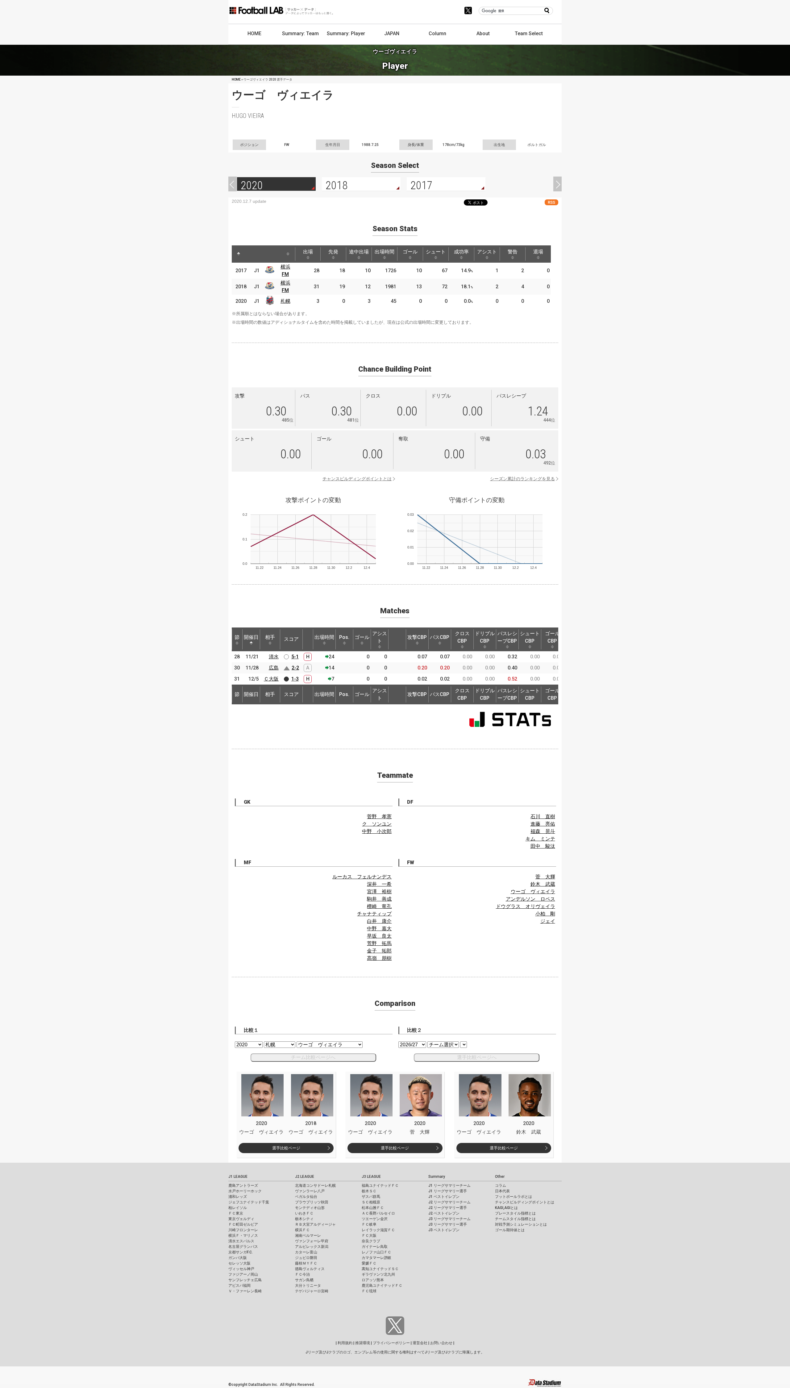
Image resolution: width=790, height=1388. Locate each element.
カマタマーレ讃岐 (376, 1258)
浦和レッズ (237, 1196)
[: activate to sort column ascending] (250, 254)
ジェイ (547, 921)
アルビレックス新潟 (311, 1246)
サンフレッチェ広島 (245, 1280)
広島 (274, 668)
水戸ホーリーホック (245, 1191)
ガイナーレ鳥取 (375, 1246)
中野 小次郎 (377, 831)
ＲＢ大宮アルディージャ (315, 1224)
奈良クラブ (371, 1241)
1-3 (295, 679)
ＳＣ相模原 (371, 1202)
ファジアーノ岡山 (243, 1274)
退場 (538, 252)
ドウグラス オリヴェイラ (525, 906)
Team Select (529, 33)
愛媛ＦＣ (369, 1263)
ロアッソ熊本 (373, 1280)
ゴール (410, 252)
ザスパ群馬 (371, 1196)
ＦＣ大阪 (369, 1235)
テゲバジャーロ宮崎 (311, 1291)
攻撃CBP (417, 637)
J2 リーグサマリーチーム (449, 1202)
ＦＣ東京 (235, 1213)
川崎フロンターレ (243, 1230)
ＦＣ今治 (302, 1274)
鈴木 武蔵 (542, 884)
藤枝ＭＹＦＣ (306, 1263)
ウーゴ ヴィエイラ (533, 891)
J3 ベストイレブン (443, 1230)
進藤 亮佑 (542, 824)
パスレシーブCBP (507, 637)
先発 (333, 252)
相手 (270, 637)
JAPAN (391, 33)
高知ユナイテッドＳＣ (380, 1269)
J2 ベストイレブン (443, 1213)
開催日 (251, 637)
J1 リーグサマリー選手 (447, 1191)
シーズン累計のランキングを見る (522, 478)
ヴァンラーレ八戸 (310, 1191)
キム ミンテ (540, 839)
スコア (291, 639)
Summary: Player (346, 33)
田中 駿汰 (542, 846)
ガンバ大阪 (237, 1258)
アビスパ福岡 (239, 1285)
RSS (551, 202)
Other (500, 1176)
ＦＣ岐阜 (369, 1224)
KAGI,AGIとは (506, 1208)
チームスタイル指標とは (515, 1219)
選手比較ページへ (477, 1057)
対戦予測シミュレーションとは (521, 1224)
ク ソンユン (377, 824)
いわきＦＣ (304, 1213)
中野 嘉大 (379, 929)
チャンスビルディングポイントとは (357, 478)
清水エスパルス (241, 1241)
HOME (254, 33)
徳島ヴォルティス (310, 1269)
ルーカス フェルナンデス (362, 877)
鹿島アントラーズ (243, 1185)
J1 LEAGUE (237, 1176)
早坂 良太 (379, 936)
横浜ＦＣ (302, 1230)
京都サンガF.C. (240, 1252)
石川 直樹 (542, 816)
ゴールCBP (552, 637)
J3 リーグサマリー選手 (447, 1224)
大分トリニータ (308, 1285)
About (483, 33)
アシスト (487, 252)
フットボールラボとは (513, 1196)
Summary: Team (300, 33)
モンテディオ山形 (310, 1208)
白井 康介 (379, 921)
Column (437, 33)
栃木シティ (304, 1219)
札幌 (285, 301)
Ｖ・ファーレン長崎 (245, 1291)
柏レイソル (237, 1208)
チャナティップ (374, 914)
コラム (500, 1185)
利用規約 (345, 1343)
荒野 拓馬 (379, 943)
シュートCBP (530, 637)
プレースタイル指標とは (515, 1213)
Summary (436, 1176)
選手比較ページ (286, 1148)
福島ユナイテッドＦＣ (380, 1185)
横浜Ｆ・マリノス (243, 1235)
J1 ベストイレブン (443, 1196)
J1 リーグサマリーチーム (449, 1185)
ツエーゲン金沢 (375, 1219)
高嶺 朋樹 (379, 958)
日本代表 (502, 1191)
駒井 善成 (379, 899)
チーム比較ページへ (313, 1057)
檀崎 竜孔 (379, 906)
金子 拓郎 (379, 951)
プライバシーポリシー (391, 1343)
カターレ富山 (306, 1252)
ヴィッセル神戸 (241, 1269)
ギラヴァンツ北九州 (378, 1274)
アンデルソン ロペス (530, 899)
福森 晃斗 (542, 831)
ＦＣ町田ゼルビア (243, 1224)
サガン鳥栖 (304, 1280)
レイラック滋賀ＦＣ (378, 1230)
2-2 (295, 668)
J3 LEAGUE (371, 1176)
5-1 (295, 657)
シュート (436, 252)
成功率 (461, 252)
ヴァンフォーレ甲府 (311, 1241)
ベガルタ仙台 (306, 1196)
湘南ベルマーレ (308, 1235)
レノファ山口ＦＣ (376, 1252)
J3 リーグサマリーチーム (449, 1219)
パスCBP (439, 637)
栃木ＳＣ (369, 1191)
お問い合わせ (441, 1343)
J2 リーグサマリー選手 (447, 1208)
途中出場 (359, 252)
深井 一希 (379, 884)
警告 (513, 252)
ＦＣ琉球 (369, 1291)
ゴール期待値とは (510, 1230)
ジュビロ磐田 (306, 1258)
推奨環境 (362, 1343)
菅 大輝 (545, 877)
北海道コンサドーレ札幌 (315, 1185)
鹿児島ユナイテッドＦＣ (382, 1285)
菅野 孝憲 (379, 816)
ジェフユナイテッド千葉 (248, 1202)
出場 (308, 252)
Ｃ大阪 (271, 679)
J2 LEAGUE (304, 1176)
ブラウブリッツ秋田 (311, 1202)
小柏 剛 (545, 914)
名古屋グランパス (243, 1246)
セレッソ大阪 (239, 1263)
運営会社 (420, 1343)
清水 (274, 657)
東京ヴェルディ (241, 1219)
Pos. (344, 637)
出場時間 (384, 252)
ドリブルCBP (485, 637)
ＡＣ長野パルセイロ (378, 1213)
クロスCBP (462, 637)
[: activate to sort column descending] (238, 254)
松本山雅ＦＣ (373, 1208)
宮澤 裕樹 (379, 891)
